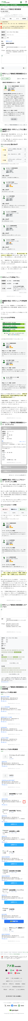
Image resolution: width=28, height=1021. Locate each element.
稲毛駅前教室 (4, 727)
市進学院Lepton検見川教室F (8, 780)
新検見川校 (4, 761)
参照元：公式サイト (23, 441)
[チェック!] (24, 802)
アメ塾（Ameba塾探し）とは (16, 978)
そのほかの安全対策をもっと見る (14, 674)
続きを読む (14, 119)
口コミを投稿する (6, 78)
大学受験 (20, 970)
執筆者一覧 (5, 983)
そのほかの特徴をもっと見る (14, 663)
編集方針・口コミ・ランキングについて (14, 981)
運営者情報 (17, 983)
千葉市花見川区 (14, 6)
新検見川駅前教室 (6, 857)
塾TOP (2, 6)
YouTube (18, 973)
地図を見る (4, 701)
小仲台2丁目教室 (4, 737)
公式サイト (14, 824)
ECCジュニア (9, 41)
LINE (13, 970)
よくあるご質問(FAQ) (20, 989)
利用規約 (23, 983)
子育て (11, 973)
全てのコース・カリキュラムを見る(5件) (17, 475)
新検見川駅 (20, 6)
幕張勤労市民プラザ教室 (6, 717)
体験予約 (14, 921)
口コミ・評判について (23, 78)
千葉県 (10, 6)
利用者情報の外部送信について (18, 986)
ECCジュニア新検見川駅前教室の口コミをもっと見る (15, 125)
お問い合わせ (11, 989)
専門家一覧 (11, 983)
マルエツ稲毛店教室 (5, 707)
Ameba (8, 1005)
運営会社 (5, 989)
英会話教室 (6, 6)
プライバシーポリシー (6, 986)
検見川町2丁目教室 (5, 696)
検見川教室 (4, 914)
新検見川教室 (5, 799)
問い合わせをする (4, 681)
